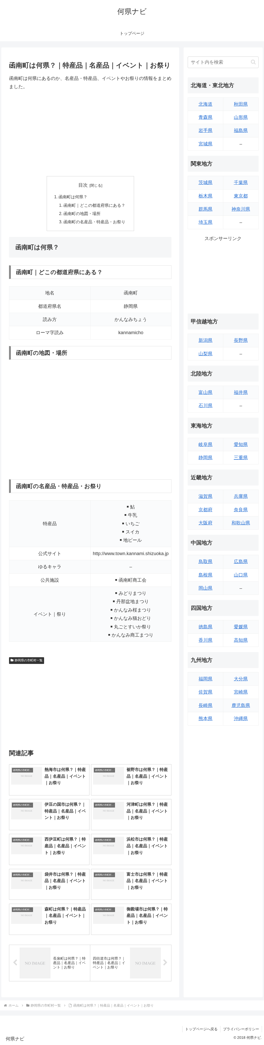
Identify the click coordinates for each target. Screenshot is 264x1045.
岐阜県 (205, 444)
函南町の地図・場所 (82, 213)
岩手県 (205, 130)
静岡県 (205, 457)
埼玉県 (205, 222)
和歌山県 (241, 522)
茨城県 (205, 182)
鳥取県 (205, 561)
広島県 (241, 561)
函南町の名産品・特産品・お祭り (94, 221)
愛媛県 (241, 626)
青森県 (205, 117)
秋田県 (241, 104)
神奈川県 (241, 209)
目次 (83, 185)
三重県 (241, 457)
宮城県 (205, 143)
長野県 (241, 340)
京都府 (205, 509)
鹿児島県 (241, 705)
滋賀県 (205, 496)
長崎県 (205, 705)
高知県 (241, 640)
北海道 (205, 104)
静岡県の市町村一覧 (29, 660)
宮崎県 (241, 692)
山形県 (241, 117)
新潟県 (205, 340)
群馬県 (205, 209)
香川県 (205, 640)
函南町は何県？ (73, 196)
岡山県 (205, 588)
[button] (253, 62)
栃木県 (205, 196)
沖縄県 (241, 718)
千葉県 (241, 182)
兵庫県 (241, 496)
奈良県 (241, 509)
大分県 (241, 678)
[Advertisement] (90, 133)
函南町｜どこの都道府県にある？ (94, 205)
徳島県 (205, 626)
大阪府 (205, 522)
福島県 (241, 130)
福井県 (241, 392)
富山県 (205, 392)
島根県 (205, 575)
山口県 (241, 575)
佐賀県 (205, 692)
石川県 (205, 405)
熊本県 (205, 718)
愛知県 (241, 444)
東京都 (241, 196)
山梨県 (205, 353)
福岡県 (205, 678)
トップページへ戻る (201, 1029)
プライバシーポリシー (241, 1029)
